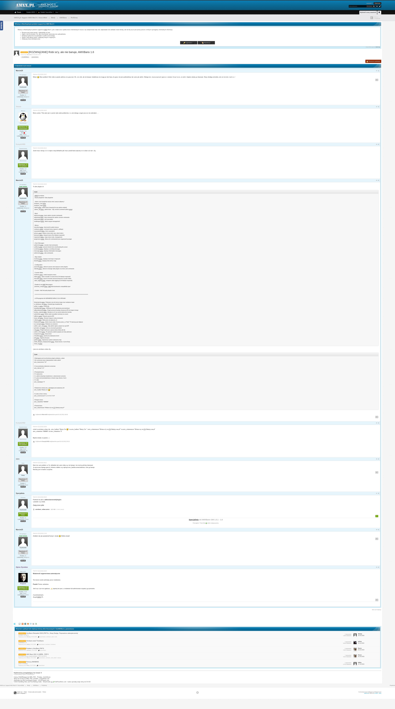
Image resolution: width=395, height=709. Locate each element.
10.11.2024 (361, 643)
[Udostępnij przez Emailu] (30, 624)
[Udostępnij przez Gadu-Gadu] (28, 624)
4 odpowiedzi (348, 641)
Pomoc (44, 692)
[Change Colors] (380, 6)
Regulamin (392, 685)
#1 (377, 70)
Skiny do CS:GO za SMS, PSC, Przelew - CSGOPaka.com (31, 678)
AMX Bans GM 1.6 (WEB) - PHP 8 (37, 654)
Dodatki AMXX (30, 12)
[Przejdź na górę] (197, 692)
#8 (377, 529)
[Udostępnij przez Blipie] (22, 624)
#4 (377, 180)
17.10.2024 (361, 664)
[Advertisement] (51, 616)
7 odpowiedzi (348, 655)
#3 (377, 144)
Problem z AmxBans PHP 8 (35, 648)
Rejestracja (377, 3)
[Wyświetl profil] (23, 81)
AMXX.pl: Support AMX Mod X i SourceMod (12, 685)
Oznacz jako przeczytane (34, 692)
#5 (377, 423)
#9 (377, 567)
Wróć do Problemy (376, 609)
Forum (18, 12)
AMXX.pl (372, 693)
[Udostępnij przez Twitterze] (14, 624)
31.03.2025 (361, 656)
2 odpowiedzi (348, 634)
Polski (25, 692)
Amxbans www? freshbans (35, 641)
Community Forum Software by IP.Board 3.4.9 (369, 692)
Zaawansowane (377, 6)
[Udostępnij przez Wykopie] (20, 624)
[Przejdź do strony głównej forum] (37, 5)
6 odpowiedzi (348, 648)
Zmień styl (19, 692)
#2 (377, 106)
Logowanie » (369, 3)
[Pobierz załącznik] (34, 509)
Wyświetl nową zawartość (368, 12)
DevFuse (378, 47)
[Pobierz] (36, 624)
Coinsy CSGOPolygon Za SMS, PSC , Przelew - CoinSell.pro (32, 677)
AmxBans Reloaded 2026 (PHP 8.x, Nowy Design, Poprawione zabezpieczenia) (52, 633)
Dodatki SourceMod (46, 12)
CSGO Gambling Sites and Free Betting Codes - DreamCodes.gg (33, 682)
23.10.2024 (361, 650)
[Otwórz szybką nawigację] (379, 12)
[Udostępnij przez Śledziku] (25, 624)
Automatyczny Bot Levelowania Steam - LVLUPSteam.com (31, 680)
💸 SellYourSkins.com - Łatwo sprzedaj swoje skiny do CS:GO (72, 682)
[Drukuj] (33, 624)
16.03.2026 (361, 635)
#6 (377, 459)
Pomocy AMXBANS (32, 662)
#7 (377, 493)
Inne (56, 12)
